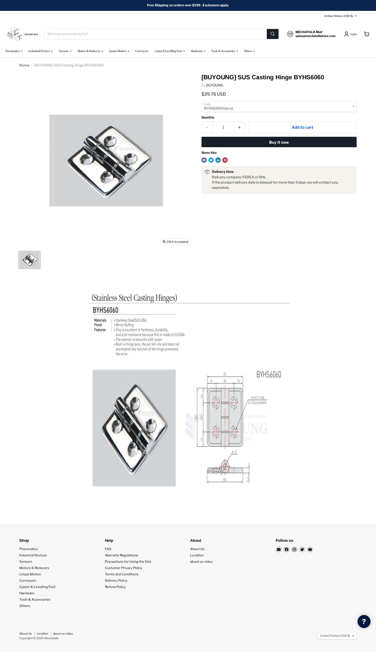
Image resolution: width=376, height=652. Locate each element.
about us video (201, 562)
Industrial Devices (39, 51)
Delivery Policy (116, 581)
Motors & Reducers (89, 51)
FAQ (108, 549)
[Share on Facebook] (204, 160)
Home (24, 65)
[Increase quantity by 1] (239, 127)
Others (248, 51)
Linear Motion (118, 51)
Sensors (64, 51)
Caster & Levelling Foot (169, 51)
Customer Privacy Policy (123, 568)
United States (338, 16)
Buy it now (279, 142)
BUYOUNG (214, 85)
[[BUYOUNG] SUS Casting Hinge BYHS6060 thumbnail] (29, 260)
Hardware (197, 51)
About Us (197, 549)
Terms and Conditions (122, 574)
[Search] (273, 34)
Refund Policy (115, 587)
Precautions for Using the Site (128, 562)
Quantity (207, 117)
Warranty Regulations (121, 555)
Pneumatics (12, 51)
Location (197, 555)
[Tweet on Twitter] (211, 160)
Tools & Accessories (223, 51)
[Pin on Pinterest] (225, 160)
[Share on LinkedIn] (218, 160)
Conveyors (141, 51)
